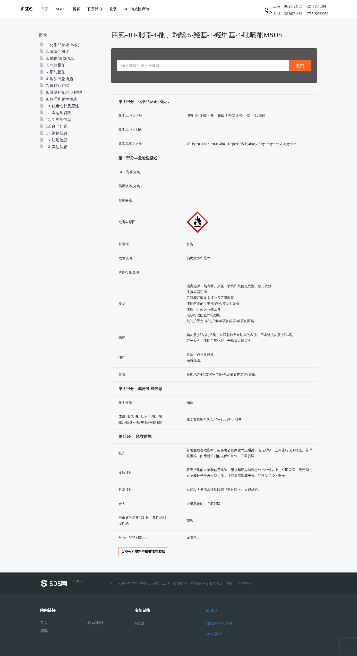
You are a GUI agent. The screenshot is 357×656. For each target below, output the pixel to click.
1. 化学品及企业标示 (63, 45)
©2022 (77, 581)
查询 (300, 66)
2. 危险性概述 (57, 52)
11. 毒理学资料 (58, 113)
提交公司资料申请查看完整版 (143, 552)
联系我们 (94, 8)
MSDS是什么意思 (219, 623)
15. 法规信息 (56, 140)
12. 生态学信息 (58, 120)
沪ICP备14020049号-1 (236, 583)
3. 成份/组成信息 (59, 58)
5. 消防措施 (55, 72)
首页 (45, 8)
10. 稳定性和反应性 (62, 106)
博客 (76, 8)
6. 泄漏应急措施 (59, 79)
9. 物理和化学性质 (61, 99)
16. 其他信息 (56, 147)
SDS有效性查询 (136, 8)
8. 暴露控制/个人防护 (63, 92)
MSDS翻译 (214, 634)
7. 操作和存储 (57, 86)
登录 (113, 8)
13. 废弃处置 (56, 126)
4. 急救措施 (55, 65)
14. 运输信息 (56, 133)
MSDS (61, 8)
